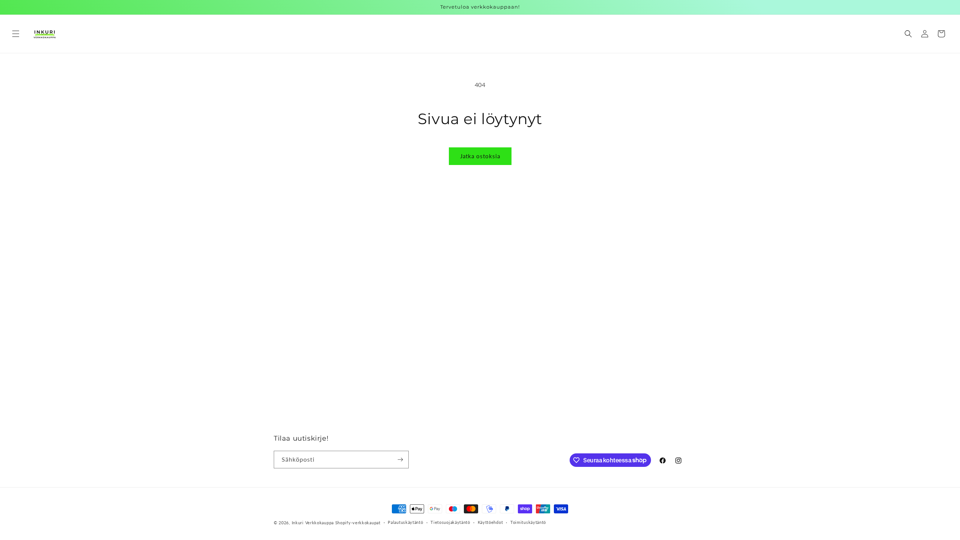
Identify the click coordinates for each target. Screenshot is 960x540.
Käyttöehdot (490, 522)
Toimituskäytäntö (528, 522)
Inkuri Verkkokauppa (313, 522)
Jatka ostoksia (480, 156)
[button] (16, 34)
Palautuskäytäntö (405, 522)
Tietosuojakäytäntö (450, 522)
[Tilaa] (400, 459)
